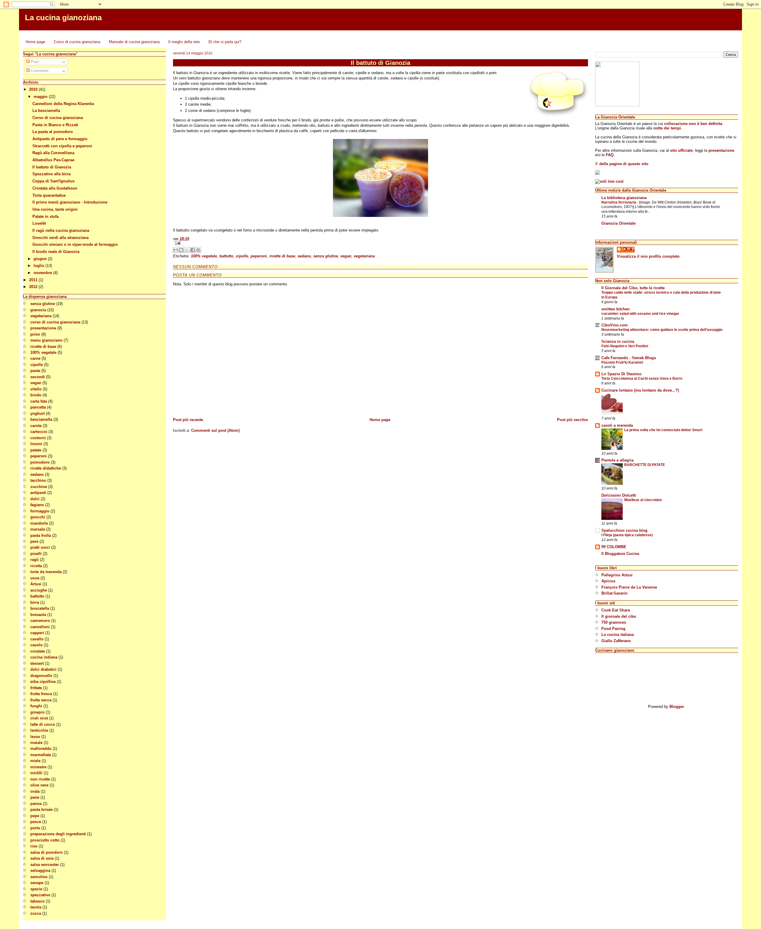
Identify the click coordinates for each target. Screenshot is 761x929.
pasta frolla (40, 535)
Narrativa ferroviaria (619, 202)
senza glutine (42, 303)
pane (34, 797)
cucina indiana (43, 657)
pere (34, 541)
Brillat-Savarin (614, 593)
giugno (41, 259)
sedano (37, 474)
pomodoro (40, 462)
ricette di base (43, 346)
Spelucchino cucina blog (624, 530)
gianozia (38, 310)
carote (36, 425)
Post (34, 62)
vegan (35, 383)
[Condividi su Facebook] (193, 250)
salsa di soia (42, 858)
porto (35, 828)
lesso (35, 736)
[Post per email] (380, 243)
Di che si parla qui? (224, 42)
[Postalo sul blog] (181, 250)
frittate (36, 688)
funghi (36, 706)
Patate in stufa (45, 216)
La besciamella (46, 110)
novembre (43, 272)
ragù (34, 559)
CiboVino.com (614, 325)
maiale (36, 742)
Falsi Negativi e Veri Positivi (624, 346)
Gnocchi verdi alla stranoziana (60, 237)
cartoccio (38, 431)
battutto (37, 596)
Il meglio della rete (184, 42)
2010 (34, 89)
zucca (35, 913)
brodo (35, 395)
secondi (37, 377)
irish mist (39, 718)
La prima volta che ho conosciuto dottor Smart (663, 430)
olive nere (39, 785)
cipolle (36, 364)
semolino (39, 877)
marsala (37, 529)
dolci (35, 499)
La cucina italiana (617, 634)
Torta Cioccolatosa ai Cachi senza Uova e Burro (641, 378)
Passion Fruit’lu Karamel (622, 362)
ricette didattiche (45, 468)
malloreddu (40, 748)
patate (35, 450)
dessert (37, 663)
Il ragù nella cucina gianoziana (60, 230)
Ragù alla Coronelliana (53, 153)
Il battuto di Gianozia (51, 167)
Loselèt (39, 223)
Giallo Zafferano (616, 641)
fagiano (37, 505)
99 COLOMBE (613, 547)
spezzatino (40, 895)
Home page (35, 42)
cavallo (36, 639)
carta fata (38, 401)
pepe (34, 816)
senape (36, 882)
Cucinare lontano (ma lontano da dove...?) (640, 390)
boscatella (39, 608)
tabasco (37, 901)
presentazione (43, 328)
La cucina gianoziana (63, 17)
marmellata (40, 755)
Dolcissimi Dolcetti (618, 495)
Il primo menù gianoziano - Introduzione (69, 202)
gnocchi (37, 517)
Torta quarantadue (49, 195)
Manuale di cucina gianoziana (134, 42)
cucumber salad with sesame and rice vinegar (640, 314)
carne (35, 358)
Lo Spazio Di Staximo (621, 374)
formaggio (39, 511)
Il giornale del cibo (618, 616)
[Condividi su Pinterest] (198, 250)
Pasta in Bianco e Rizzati (55, 125)
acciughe (38, 590)
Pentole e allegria (617, 460)
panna (36, 803)
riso (33, 846)
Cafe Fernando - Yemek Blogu (628, 358)
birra (34, 602)
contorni (38, 438)
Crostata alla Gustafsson (54, 188)
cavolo (36, 645)
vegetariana (40, 316)
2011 (34, 280)
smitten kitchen (615, 309)
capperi (37, 633)
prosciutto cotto (44, 840)
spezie (36, 889)
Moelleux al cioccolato (643, 500)
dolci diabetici (43, 669)
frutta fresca (41, 694)
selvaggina (40, 870)
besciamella (41, 419)
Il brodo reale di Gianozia (55, 251)
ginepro (37, 712)
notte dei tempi (667, 128)
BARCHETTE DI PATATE (644, 465)
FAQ (610, 155)
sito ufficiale (681, 150)
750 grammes (613, 622)
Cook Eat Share (615, 610)
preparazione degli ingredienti (58, 834)
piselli (36, 553)
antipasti (38, 492)
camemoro (40, 620)
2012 (34, 286)
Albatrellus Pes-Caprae (53, 160)
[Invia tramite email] (176, 250)
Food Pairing (613, 628)
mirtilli (36, 773)
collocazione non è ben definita (693, 123)
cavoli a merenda (617, 425)
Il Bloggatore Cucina (620, 553)
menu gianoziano (46, 340)
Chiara (629, 249)
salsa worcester (44, 864)
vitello (36, 389)
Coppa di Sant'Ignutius (53, 181)
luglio (39, 265)
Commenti (39, 70)
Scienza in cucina (617, 341)
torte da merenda (46, 572)
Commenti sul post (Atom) (215, 430)
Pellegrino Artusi (617, 575)
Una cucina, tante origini (55, 209)
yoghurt (37, 413)
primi (35, 334)
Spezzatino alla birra (51, 174)
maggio (41, 96)
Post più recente (188, 419)
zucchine (38, 486)
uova (34, 578)
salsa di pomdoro (46, 852)
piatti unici (40, 547)
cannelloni (40, 627)
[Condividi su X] (187, 250)
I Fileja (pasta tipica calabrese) (627, 535)
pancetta (38, 407)
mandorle (39, 523)
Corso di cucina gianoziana (77, 42)
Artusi (35, 584)
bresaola (38, 614)
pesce (35, 821)
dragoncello (41, 675)
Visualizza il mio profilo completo (648, 256)
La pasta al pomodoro (52, 131)
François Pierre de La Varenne (629, 587)
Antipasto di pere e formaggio (59, 139)
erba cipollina (43, 681)
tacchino (38, 480)
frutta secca (40, 700)
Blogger (676, 706)
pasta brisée (41, 809)
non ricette (40, 779)
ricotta (36, 566)
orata (35, 791)
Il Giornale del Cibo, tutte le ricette (633, 288)
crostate (37, 651)
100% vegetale (43, 352)
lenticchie (39, 730)
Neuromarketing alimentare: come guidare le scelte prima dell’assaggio (661, 330)
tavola (35, 907)
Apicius (608, 581)
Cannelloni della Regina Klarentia (63, 103)
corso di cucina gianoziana (55, 322)
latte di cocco (42, 724)
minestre (38, 767)
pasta (35, 370)
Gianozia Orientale (618, 223)
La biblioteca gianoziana (624, 198)
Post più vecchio (572, 419)
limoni (36, 444)
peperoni (38, 456)
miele (35, 760)
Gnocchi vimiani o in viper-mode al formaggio (75, 244)
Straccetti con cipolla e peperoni (62, 146)
